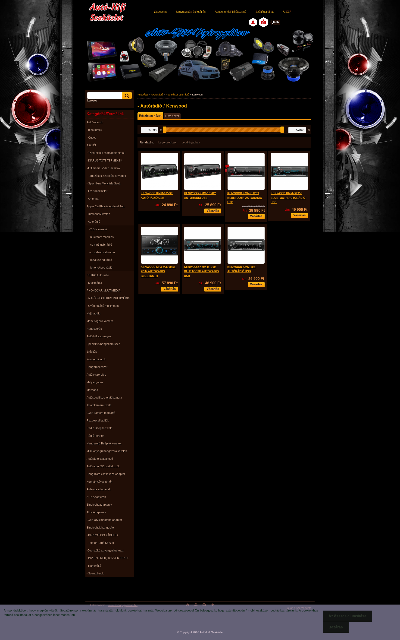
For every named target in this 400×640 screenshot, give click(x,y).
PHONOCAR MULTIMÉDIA (103, 290)
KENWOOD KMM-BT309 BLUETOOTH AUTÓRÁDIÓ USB (201, 271)
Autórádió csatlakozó (100, 458)
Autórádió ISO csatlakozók (103, 466)
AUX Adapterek (96, 497)
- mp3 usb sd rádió (100, 260)
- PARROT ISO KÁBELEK (102, 535)
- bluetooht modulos (101, 237)
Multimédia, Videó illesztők (103, 168)
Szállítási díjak (264, 11)
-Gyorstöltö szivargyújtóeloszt (105, 550)
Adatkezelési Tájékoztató (230, 11)
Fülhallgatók (94, 130)
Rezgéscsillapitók (98, 420)
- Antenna (93, 198)
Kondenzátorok (96, 359)
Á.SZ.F (287, 11)
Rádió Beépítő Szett (99, 428)
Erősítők (92, 351)
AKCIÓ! (91, 145)
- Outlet (91, 137)
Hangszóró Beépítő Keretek (104, 443)
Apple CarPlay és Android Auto (106, 206)
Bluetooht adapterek (99, 504)
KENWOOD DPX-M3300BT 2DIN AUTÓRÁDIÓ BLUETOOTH (158, 271)
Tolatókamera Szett (99, 405)
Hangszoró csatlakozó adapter (106, 474)
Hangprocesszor (97, 367)
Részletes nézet (150, 115)
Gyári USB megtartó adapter (104, 520)
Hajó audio (93, 313)
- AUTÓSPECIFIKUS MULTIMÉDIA (108, 298)
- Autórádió (93, 221)
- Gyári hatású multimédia (103, 305)
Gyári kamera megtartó (101, 413)
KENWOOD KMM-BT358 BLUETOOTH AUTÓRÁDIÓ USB (288, 198)
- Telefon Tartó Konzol (100, 543)
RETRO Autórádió (98, 275)
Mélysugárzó (95, 382)
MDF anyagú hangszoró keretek (107, 451)
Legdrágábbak (190, 142)
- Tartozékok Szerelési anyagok (106, 175)
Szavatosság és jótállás (190, 11)
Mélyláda (92, 390)
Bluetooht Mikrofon (98, 214)
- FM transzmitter (97, 191)
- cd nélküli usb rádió (102, 252)
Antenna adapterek (99, 489)
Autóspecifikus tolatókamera (104, 397)
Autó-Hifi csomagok (99, 336)
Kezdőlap (143, 94)
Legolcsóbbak (167, 142)
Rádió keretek (95, 435)
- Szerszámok (95, 573)
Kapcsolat (160, 11)
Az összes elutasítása (347, 616)
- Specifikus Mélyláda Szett (103, 183)
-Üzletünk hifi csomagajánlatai (106, 153)
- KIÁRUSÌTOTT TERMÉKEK (104, 160)
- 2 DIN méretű (98, 229)
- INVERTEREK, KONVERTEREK (107, 558)
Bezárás (335, 627)
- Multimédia (94, 283)
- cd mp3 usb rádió (100, 244)
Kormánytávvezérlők (99, 481)
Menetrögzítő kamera (100, 321)
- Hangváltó (94, 565)
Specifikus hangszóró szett (103, 344)
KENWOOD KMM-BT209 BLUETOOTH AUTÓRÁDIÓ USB (244, 198)
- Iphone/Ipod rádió (100, 267)
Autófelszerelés (96, 374)
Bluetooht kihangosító (100, 527)
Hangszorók (94, 328)
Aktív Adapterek (96, 512)
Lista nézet (172, 116)
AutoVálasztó (95, 122)
